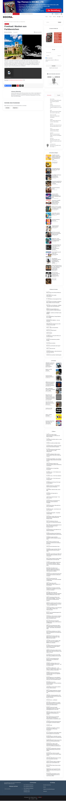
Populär (58, 95)
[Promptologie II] (48, 164)
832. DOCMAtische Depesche (28, 788)
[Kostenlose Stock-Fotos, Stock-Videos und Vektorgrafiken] (59, 423)
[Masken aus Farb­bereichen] (59, 372)
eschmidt (51, 123)
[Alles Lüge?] (48, 281)
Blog (50, 16)
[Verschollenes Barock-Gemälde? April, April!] (48, 171)
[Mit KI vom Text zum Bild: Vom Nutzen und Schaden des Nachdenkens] (48, 209)
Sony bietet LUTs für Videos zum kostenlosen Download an (50, 403)
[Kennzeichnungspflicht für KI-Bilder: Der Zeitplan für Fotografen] (48, 183)
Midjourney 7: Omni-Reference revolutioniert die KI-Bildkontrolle (56, 239)
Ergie (51, 110)
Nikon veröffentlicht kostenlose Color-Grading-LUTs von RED (50, 389)
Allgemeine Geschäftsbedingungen (49, 789)
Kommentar (49, 95)
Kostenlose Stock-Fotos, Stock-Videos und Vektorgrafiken (50, 422)
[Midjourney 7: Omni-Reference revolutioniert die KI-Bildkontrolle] (48, 241)
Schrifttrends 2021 (49, 408)
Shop (46, 16)
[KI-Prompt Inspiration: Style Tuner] (48, 222)
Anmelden (53, 65)
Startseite (6, 21)
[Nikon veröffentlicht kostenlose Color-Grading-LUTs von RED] (59, 391)
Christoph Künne (52, 144)
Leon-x (51, 128)
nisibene (51, 119)
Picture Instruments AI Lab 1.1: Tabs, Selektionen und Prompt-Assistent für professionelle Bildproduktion (57, 267)
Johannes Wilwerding (8, 32)
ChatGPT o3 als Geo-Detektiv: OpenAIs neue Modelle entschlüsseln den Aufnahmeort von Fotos (56, 157)
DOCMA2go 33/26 (27, 791)
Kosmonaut (52, 138)
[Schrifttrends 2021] (59, 410)
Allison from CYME (53, 114)
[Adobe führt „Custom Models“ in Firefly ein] (48, 215)
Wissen (54, 16)
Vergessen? (59, 55)
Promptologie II (54, 162)
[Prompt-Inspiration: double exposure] (48, 228)
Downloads (11, 21)
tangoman (51, 132)
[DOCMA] (8, 17)
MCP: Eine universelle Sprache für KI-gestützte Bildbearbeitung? (56, 233)
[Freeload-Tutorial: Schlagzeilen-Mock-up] (59, 378)
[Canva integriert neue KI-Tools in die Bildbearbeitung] (48, 254)
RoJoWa (51, 104)
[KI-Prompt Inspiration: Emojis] (48, 190)
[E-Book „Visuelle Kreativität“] (59, 417)
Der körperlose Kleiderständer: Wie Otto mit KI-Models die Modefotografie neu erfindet (56, 260)
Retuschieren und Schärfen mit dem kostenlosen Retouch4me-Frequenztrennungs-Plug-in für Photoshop (50, 397)
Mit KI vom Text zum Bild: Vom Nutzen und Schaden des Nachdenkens (56, 207)
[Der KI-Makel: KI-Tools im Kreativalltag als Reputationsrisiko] (48, 177)
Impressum (45, 791)
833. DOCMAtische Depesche (28, 786)
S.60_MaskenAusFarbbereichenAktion (15, 80)
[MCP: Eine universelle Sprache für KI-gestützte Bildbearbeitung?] (48, 234)
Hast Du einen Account (53, 67)
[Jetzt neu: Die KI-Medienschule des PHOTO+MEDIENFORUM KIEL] (48, 196)
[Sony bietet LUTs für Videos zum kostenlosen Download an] (59, 404)
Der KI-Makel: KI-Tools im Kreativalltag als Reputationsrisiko (56, 176)
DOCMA (40, 797)
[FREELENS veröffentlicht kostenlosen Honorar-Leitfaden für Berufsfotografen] (59, 365)
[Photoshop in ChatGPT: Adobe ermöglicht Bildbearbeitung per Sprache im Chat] (48, 203)
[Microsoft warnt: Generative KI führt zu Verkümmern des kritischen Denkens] (48, 275)
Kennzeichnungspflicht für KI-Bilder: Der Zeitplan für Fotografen (57, 182)
